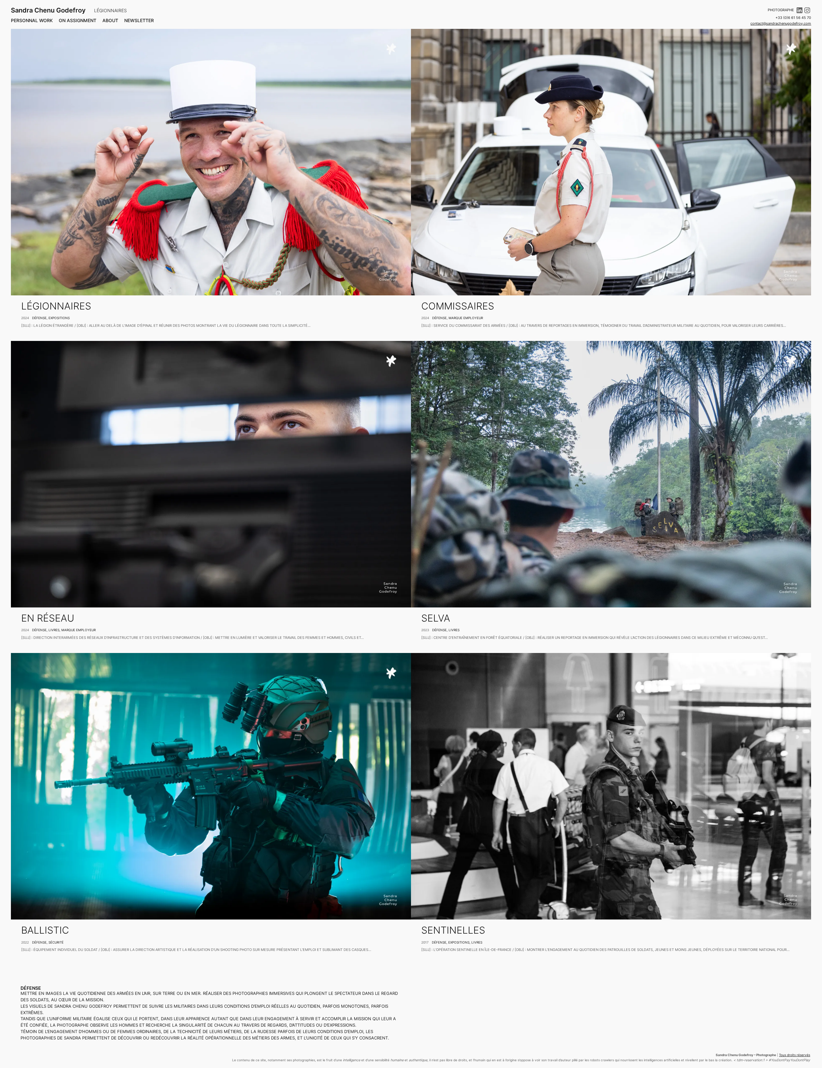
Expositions (59, 318)
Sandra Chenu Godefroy (48, 10)
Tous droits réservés (794, 1055)
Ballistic (45, 930)
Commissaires (457, 306)
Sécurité (56, 942)
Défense (39, 318)
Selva (435, 618)
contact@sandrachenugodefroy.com (780, 23)
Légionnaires (56, 306)
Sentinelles (453, 930)
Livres (53, 630)
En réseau (47, 618)
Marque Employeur (466, 318)
